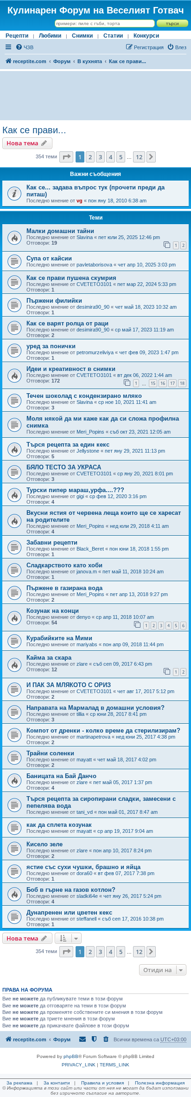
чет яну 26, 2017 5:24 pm (132, 896)
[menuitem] (24, 47)
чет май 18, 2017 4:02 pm (126, 759)
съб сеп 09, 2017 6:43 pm (122, 664)
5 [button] (120, 157)
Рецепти (17, 35)
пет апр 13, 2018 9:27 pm (139, 594)
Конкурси (146, 35)
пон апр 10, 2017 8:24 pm (122, 850)
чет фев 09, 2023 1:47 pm (148, 352)
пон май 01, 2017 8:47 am (128, 812)
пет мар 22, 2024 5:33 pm (146, 284)
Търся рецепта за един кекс (67, 444)
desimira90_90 (92, 307)
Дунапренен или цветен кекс (69, 912)
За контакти (57, 1082)
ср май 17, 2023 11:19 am (144, 329)
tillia (80, 714)
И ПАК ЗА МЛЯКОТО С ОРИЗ (68, 685)
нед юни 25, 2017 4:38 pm (145, 737)
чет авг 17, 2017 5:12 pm (145, 691)
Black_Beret (90, 549)
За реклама (19, 1082)
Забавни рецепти (51, 542)
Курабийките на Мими (59, 638)
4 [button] (110, 157)
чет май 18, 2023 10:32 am (146, 307)
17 (172, 383)
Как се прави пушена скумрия (71, 277)
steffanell (86, 919)
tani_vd (84, 812)
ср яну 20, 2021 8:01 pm (145, 473)
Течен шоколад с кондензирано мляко (84, 395)
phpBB (71, 1056)
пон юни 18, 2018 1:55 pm (139, 549)
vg (79, 200)
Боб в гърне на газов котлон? (70, 889)
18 (182, 383)
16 (162, 383)
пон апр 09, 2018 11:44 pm (133, 644)
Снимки (82, 35)
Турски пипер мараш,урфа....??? (75, 490)
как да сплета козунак (59, 824)
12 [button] (139, 157)
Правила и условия (102, 1082)
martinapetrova (93, 737)
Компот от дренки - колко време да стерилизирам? (103, 730)
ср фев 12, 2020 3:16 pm (117, 496)
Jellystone (87, 451)
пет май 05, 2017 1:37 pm (122, 782)
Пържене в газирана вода (64, 587)
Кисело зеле (44, 844)
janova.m (86, 571)
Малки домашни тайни (60, 230)
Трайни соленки (50, 753)
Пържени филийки (54, 300)
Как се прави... (34, 130)
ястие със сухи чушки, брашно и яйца (83, 866)
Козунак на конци (52, 610)
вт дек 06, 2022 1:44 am (144, 375)
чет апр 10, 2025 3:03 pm (147, 264)
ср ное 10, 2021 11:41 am (127, 402)
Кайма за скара (48, 657)
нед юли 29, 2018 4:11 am (139, 526)
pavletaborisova (94, 264)
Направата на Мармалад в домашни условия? (95, 707)
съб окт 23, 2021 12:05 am (140, 432)
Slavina (84, 237)
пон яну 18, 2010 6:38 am (117, 200)
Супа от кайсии (49, 258)
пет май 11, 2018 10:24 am (133, 571)
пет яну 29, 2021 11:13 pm (135, 451)
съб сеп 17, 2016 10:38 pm (133, 919)
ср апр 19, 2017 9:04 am (125, 831)
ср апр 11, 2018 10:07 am (125, 617)
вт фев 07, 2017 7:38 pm (126, 873)
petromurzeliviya (95, 352)
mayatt (84, 759)
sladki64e (87, 896)
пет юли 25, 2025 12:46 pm (129, 237)
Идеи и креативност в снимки (70, 368)
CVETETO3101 (94, 284)
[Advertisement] (95, 95)
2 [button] (90, 157)
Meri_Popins (90, 432)
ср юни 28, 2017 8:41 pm (118, 714)
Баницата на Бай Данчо (61, 775)
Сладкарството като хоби (64, 565)
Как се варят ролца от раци (67, 323)
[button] (66, 156)
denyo (83, 617)
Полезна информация (160, 1082)
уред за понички (51, 346)
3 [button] (100, 157)
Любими (50, 35)
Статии (113, 35)
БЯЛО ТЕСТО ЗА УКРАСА (63, 467)
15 (153, 383)
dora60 (84, 873)
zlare (82, 664)
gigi (80, 496)
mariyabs (86, 644)
